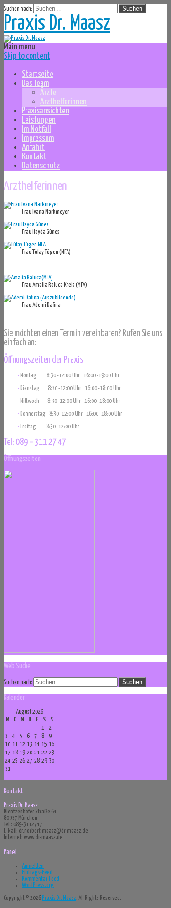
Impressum (38, 138)
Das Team (35, 83)
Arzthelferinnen (63, 101)
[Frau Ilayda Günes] (26, 225)
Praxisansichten (45, 111)
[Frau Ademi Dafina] (40, 298)
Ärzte (48, 92)
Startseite (37, 74)
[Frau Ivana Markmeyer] (31, 205)
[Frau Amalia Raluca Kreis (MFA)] (28, 278)
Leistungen (39, 120)
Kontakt (34, 156)
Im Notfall (36, 129)
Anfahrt (33, 147)
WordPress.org (38, 885)
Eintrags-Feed (37, 873)
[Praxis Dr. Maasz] (24, 38)
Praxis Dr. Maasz (57, 24)
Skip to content (27, 56)
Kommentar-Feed (40, 879)
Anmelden (33, 866)
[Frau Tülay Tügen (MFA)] (25, 245)
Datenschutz (41, 165)
